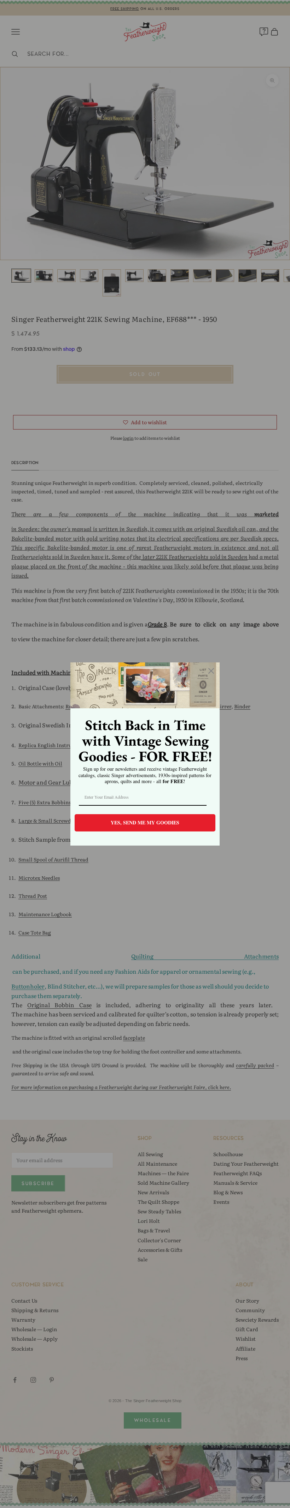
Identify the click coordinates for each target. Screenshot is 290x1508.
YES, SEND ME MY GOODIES (145, 822)
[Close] (211, 670)
